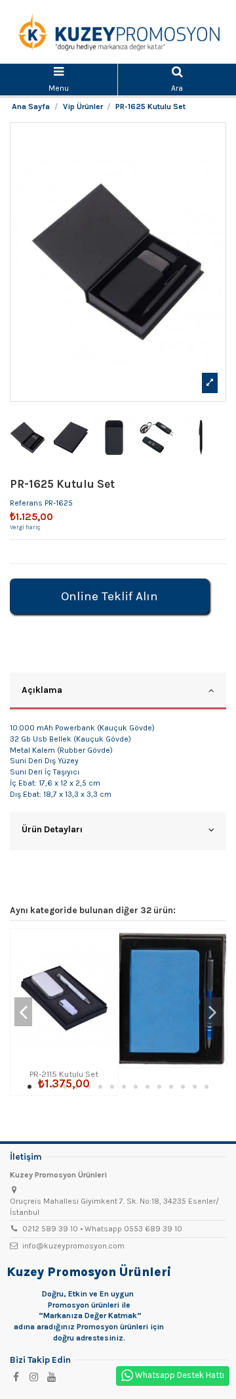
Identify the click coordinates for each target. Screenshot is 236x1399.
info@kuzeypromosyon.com (73, 1245)
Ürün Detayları (52, 829)
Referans (26, 503)
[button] (29, 1087)
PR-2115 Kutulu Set (64, 1074)
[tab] (118, 692)
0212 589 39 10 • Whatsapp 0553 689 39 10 (102, 1228)
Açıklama (42, 689)
